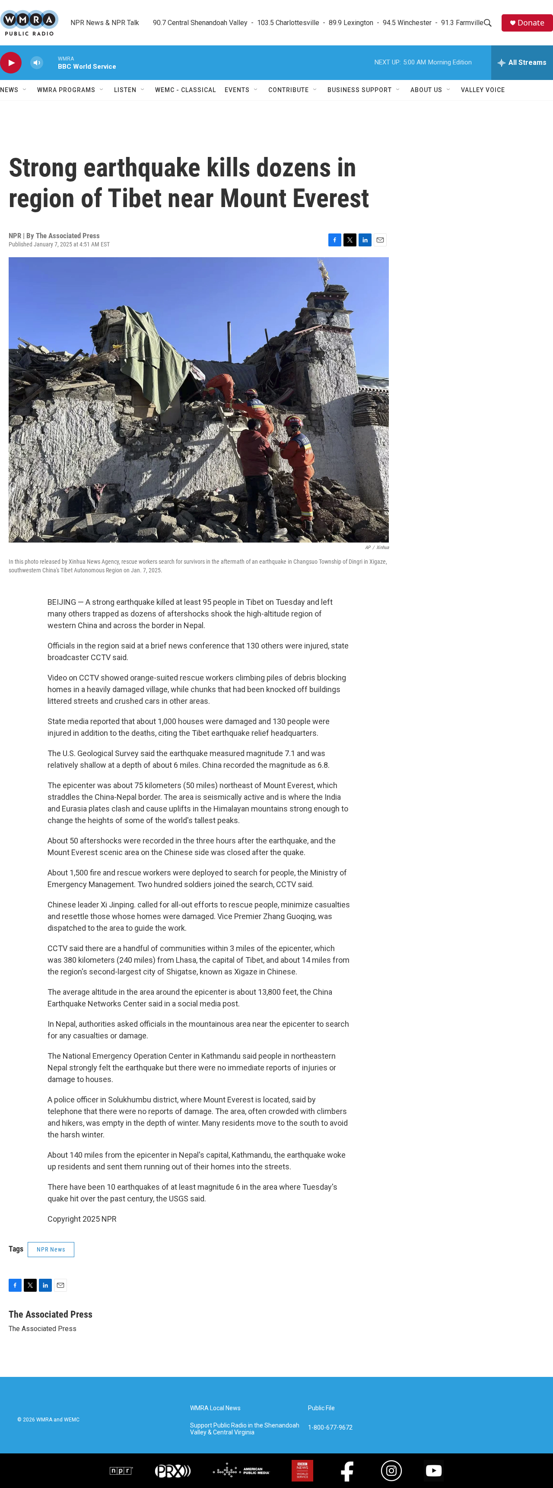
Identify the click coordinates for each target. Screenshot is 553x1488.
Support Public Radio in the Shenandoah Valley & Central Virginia (244, 1429)
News (9, 89)
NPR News (51, 1249)
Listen (125, 89)
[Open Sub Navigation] (25, 89)
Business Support (359, 89)
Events (237, 89)
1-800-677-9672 (330, 1427)
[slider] (50, 62)
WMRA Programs (66, 89)
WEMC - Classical (185, 89)
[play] (11, 63)
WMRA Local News (215, 1408)
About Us (426, 89)
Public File (321, 1408)
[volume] (36, 63)
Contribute (288, 89)
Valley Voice (483, 89)
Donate (531, 22)
